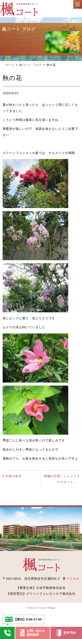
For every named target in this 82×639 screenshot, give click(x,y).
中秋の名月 (13, 476)
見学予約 (69, 632)
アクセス (72, 578)
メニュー (77, 4)
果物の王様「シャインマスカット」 (60, 479)
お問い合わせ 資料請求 (36, 632)
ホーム (9, 65)
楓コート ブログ (30, 65)
